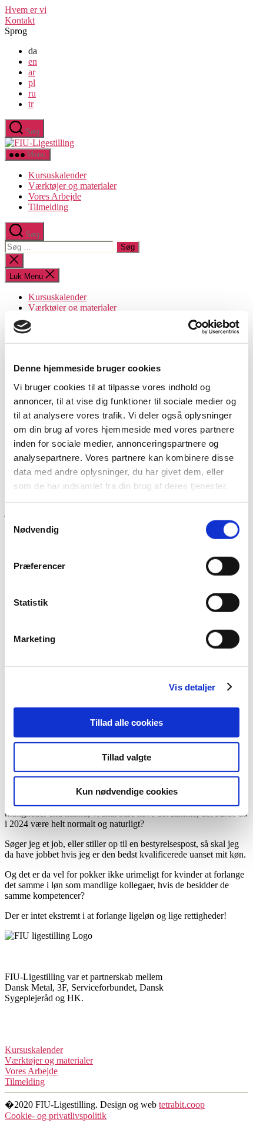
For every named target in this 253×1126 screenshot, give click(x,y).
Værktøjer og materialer (72, 186)
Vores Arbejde (54, 196)
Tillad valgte (126, 757)
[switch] (222, 566)
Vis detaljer (192, 687)
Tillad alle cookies (126, 723)
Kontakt (20, 20)
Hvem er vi (25, 10)
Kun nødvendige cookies (127, 791)
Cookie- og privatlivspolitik (55, 1116)
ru (32, 93)
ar (31, 72)
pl (31, 83)
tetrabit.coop (182, 1105)
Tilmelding (48, 207)
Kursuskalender (57, 175)
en (32, 62)
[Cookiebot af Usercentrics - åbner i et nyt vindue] (188, 326)
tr (31, 104)
